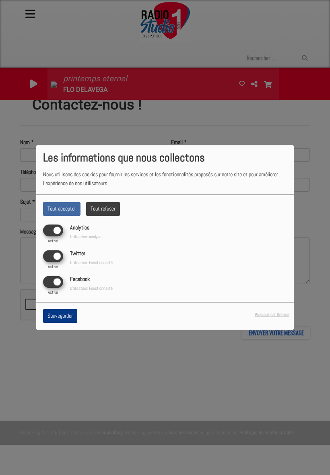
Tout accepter (61, 208)
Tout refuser (103, 208)
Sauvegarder (60, 316)
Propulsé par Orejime (272, 315)
